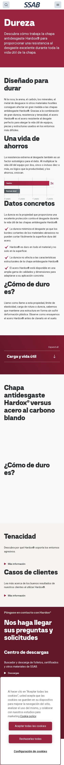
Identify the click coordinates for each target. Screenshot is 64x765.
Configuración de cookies (30, 751)
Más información (16, 563)
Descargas (13, 673)
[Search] (6, 4)
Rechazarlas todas (30, 738)
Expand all (53, 347)
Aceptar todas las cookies (30, 726)
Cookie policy (28, 716)
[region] (30, 721)
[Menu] (57, 4)
